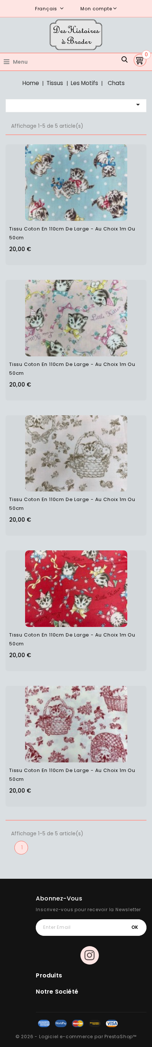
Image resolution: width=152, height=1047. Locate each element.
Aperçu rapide (61, 177)
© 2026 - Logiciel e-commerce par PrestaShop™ (76, 1036)
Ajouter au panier (91, 177)
